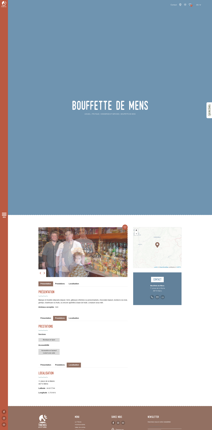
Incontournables (80, 424)
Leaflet (156, 267)
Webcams (180, 4)
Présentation (45, 318)
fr (197, 5)
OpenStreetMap (164, 267)
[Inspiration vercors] (209, 110)
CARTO (179, 267)
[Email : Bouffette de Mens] (157, 297)
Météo (185, 4)
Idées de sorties (80, 427)
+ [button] (136, 230)
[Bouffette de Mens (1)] (83, 252)
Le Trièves (78, 422)
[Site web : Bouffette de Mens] (163, 297)
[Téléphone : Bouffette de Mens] (152, 297)
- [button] (136, 233)
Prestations (60, 284)
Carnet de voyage (190, 4)
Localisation (74, 284)
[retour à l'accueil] (4, 4)
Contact (174, 5)
